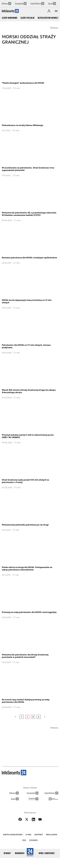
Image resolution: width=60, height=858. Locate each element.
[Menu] (56, 11)
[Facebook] (20, 819)
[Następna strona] (44, 717)
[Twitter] (27, 819)
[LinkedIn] (33, 819)
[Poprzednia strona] (15, 717)
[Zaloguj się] (49, 11)
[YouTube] (40, 819)
